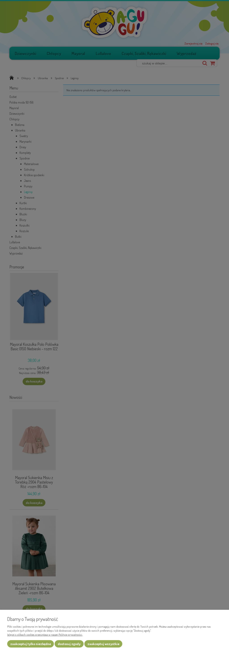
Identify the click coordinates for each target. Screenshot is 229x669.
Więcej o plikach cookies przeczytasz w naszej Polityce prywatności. (45, 634)
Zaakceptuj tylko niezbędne (30, 644)
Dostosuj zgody (69, 644)
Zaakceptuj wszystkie (103, 644)
